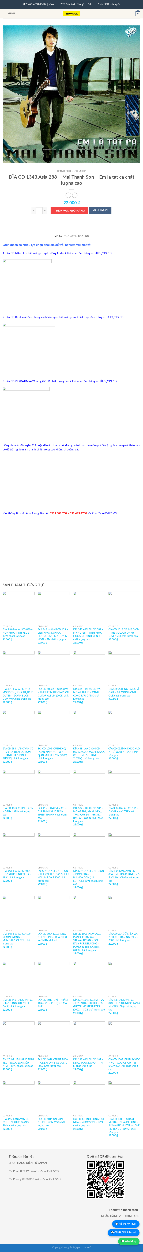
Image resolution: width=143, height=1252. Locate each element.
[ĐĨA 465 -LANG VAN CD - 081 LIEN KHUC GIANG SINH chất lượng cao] (19, 1097)
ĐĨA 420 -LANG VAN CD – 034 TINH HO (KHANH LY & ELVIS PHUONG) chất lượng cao (124, 876)
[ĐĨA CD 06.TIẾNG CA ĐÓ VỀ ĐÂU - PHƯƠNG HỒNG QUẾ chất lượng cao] (124, 667)
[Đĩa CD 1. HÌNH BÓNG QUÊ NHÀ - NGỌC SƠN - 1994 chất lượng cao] (89, 1097)
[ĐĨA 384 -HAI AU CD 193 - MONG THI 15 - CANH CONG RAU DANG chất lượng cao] (89, 667)
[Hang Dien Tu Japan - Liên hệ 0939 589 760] (71, 14)
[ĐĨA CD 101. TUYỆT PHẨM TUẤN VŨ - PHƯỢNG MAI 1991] (54, 978)
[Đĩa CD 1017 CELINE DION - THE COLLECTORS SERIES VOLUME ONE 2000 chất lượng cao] (54, 849)
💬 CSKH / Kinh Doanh (123, 1232)
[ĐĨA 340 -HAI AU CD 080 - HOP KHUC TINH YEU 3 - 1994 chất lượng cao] (19, 607)
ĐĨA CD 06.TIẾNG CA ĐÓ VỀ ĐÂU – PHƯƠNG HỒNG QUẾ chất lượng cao (124, 692)
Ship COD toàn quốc (109, 4)
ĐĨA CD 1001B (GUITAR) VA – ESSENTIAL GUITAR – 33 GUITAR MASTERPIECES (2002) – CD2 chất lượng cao (89, 1005)
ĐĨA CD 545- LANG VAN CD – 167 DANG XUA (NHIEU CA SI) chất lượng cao (18, 1003)
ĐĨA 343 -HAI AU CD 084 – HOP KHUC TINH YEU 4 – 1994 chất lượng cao (18, 874)
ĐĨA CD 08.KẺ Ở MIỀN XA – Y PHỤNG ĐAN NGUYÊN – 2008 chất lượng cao (124, 937)
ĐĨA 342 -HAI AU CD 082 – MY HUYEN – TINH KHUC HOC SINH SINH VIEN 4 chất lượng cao (88, 634)
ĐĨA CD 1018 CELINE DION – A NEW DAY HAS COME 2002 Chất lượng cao (53, 1062)
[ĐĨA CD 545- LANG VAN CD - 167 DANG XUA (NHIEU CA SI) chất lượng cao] (19, 978)
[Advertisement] (71, 481)
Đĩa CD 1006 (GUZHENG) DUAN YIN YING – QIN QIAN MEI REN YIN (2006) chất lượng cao (52, 753)
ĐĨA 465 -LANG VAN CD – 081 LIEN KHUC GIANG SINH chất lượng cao (17, 1122)
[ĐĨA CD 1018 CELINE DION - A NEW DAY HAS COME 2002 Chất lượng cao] (54, 1037)
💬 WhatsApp (128, 1241)
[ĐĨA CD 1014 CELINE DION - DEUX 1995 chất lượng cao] (19, 786)
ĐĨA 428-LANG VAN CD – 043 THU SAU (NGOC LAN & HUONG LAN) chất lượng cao (124, 1005)
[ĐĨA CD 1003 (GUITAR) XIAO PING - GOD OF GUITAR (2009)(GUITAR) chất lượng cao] (124, 1037)
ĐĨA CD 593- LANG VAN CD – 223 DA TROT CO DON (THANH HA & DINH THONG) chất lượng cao (18, 753)
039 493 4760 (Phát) (34, 4)
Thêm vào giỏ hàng (69, 210)
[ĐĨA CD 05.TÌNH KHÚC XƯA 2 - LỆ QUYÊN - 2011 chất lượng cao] (124, 726)
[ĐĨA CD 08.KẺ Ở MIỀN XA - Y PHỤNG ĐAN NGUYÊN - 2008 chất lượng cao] (124, 912)
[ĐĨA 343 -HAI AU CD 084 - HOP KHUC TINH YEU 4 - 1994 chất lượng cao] (19, 849)
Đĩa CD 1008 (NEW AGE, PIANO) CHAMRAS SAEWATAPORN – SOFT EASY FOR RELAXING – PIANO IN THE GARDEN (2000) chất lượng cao (87, 942)
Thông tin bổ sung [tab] (76, 236)
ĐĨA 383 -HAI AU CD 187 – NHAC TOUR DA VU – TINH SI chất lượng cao (88, 1062)
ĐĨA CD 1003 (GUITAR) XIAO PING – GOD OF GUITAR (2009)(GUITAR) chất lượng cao (124, 1064)
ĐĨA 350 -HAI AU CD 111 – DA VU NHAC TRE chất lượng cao (123, 811)
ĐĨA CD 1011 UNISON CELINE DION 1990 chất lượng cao (51, 1122)
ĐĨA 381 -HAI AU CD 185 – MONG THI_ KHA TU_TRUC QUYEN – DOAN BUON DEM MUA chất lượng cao (18, 694)
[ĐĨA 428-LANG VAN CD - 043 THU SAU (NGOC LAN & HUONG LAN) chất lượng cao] (124, 978)
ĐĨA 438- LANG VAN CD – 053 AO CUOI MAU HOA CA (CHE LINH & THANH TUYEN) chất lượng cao (88, 753)
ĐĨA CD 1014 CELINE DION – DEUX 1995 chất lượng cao (18, 811)
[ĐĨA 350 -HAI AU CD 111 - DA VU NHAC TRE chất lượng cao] (124, 786)
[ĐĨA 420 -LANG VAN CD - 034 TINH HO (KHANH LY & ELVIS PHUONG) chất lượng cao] (124, 849)
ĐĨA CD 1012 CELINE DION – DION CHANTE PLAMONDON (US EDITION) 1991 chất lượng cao (88, 877)
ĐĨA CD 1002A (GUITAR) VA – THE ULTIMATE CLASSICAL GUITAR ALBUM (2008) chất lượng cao (54, 694)
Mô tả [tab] (58, 236)
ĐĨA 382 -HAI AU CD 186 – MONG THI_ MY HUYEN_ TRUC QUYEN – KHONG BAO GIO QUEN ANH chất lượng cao (88, 815)
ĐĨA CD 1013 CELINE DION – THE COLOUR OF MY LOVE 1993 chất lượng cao (123, 632)
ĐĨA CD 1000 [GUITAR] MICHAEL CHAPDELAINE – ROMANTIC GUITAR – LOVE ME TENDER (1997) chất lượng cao (124, 1126)
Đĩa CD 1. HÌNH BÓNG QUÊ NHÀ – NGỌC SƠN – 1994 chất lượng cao (88, 1122)
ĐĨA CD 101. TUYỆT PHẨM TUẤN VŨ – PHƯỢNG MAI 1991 (53, 1003)
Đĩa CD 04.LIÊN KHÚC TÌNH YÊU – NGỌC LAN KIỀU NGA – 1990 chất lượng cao (18, 1062)
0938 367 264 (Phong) (72, 4)
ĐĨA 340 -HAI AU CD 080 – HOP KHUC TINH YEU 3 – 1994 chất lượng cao (18, 632)
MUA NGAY (100, 210)
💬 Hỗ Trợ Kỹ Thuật (125, 1224)
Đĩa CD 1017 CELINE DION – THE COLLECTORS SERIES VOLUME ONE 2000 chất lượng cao (53, 876)
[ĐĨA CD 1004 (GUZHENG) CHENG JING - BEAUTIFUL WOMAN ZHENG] (54, 912)
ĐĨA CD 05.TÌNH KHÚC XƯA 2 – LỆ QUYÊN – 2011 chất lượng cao (124, 751)
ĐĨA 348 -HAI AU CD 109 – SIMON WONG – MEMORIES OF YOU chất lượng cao (18, 939)
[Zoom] (7, 158)
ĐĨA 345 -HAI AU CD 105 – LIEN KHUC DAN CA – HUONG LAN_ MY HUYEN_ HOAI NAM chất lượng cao (53, 634)
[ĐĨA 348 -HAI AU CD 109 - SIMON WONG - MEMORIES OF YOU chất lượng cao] (19, 912)
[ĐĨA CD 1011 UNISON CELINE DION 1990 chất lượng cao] (54, 1097)
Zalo (51, 4)
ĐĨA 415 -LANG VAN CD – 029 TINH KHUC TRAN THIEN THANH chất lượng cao (52, 813)
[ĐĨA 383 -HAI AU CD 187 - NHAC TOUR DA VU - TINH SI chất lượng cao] (89, 1037)
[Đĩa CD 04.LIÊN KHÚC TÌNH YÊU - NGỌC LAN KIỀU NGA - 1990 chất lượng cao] (19, 1037)
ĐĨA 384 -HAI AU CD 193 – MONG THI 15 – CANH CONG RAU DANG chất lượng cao (88, 694)
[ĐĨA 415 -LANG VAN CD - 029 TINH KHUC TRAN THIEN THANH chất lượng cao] (54, 786)
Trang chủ (64, 171)
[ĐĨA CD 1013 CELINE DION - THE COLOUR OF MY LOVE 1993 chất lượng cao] (124, 607)
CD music (80, 171)
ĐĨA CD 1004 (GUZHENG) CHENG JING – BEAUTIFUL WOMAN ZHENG (53, 937)
